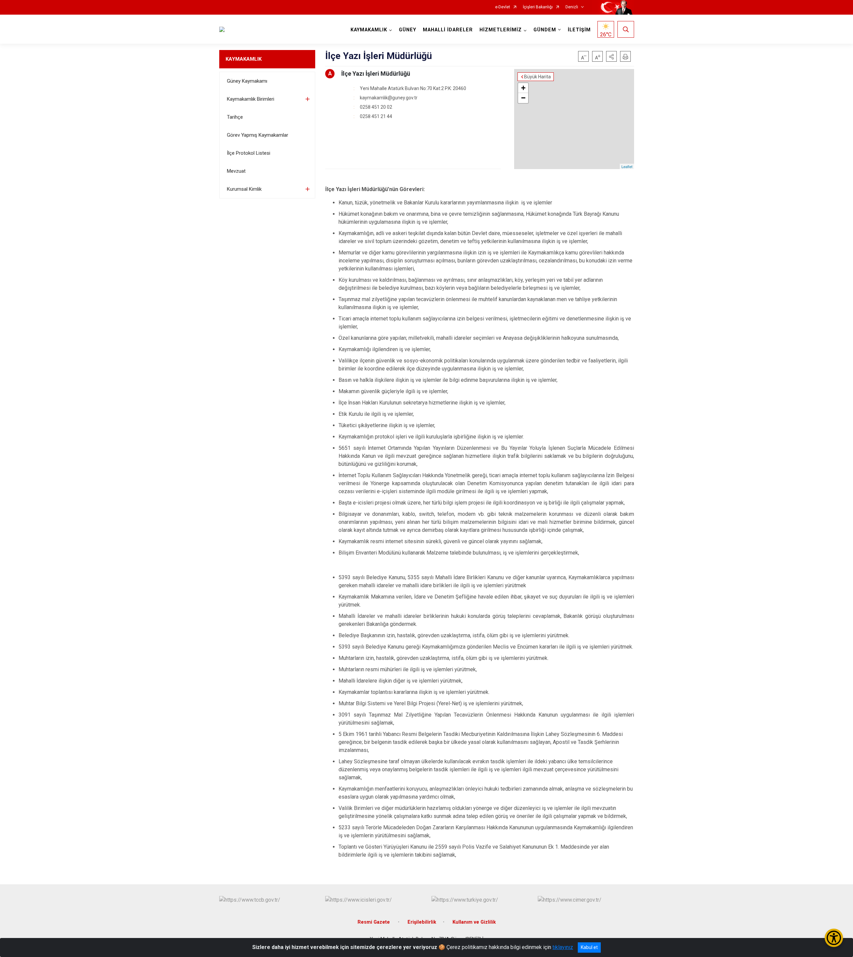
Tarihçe (235, 117)
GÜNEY (407, 30)
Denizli (571, 7)
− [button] (523, 98)
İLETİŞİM (579, 30)
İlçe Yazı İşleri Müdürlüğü (375, 73)
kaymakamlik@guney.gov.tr (389, 97)
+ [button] (523, 88)
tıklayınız (562, 947)
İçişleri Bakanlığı (538, 7)
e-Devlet (502, 7)
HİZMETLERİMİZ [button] (500, 30)
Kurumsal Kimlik (244, 189)
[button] (611, 56)
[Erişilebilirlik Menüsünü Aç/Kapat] (834, 938)
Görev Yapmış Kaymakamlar (257, 135)
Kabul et (589, 947)
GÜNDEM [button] (544, 30)
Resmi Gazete (374, 922)
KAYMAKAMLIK (244, 59)
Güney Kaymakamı (247, 81)
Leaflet (626, 166)
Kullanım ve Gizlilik (474, 922)
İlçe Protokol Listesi (248, 153)
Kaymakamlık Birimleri (250, 99)
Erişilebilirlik (422, 922)
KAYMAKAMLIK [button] (369, 30)
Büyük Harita (537, 76)
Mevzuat (236, 171)
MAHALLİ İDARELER (448, 30)
